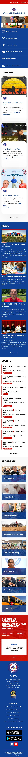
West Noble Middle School (13, 713)
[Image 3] (7, 24)
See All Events (14, 453)
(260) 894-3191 (10, 685)
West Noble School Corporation (13, 707)
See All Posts (14, 217)
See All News (14, 353)
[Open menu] (4, 10)
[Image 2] (4, 24)
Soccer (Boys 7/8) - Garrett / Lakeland (14, 414)
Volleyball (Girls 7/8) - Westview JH (13, 370)
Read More (17, 112)
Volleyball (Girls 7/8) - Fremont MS (13, 446)
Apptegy (17, 755)
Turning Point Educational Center (13, 722)
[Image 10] (2, 26)
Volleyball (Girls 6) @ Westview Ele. (13, 381)
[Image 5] (12, 24)
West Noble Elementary (13, 716)
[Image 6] (14, 24)
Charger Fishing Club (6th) (10, 392)
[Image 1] (2, 24)
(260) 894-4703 (11, 687)
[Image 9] (21, 24)
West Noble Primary (13, 719)
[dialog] (14, 473)
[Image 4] (9, 24)
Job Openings (14, 2)
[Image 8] (19, 24)
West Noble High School (13, 710)
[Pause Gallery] (25, 26)
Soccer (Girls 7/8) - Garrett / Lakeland (14, 425)
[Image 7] (16, 24)
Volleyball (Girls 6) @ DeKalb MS (12, 436)
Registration (24, 2)
